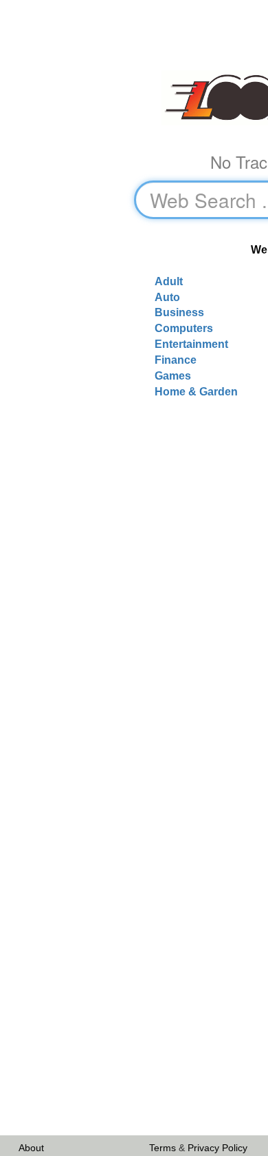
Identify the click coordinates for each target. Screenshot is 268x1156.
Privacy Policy (217, 1147)
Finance (176, 360)
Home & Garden (196, 392)
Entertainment (191, 344)
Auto (167, 297)
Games (173, 376)
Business (179, 312)
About (31, 1147)
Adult (169, 281)
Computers (184, 328)
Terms (162, 1147)
